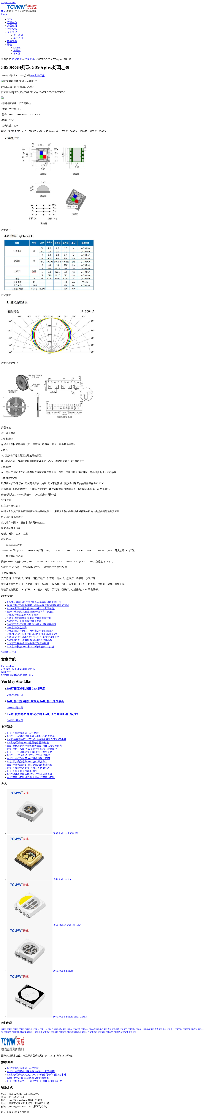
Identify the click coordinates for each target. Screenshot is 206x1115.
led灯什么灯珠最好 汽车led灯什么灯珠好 (28, 755)
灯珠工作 (178, 1029)
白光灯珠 (124, 1032)
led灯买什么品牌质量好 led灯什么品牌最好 (29, 774)
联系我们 (12, 41)
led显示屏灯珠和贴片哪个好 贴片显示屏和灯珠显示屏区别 (38, 605)
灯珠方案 (23, 1032)
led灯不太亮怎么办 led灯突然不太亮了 (27, 761)
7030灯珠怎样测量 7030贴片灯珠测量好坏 (29, 618)
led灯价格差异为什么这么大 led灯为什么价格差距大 (34, 745)
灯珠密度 (154, 1029)
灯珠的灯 (85, 1032)
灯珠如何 (147, 1029)
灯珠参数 (99, 1029)
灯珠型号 (131, 1029)
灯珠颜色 (117, 1032)
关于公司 (18, 38)
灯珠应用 (186, 1029)
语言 (9, 44)
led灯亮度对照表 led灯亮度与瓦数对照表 (28, 768)
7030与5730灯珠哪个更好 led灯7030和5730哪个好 (33, 637)
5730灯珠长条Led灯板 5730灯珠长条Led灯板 (30, 646)
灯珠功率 (92, 1029)
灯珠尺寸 (170, 1029)
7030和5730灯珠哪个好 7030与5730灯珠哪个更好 (33, 634)
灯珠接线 (7, 1032)
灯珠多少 (139, 1029)
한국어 (17, 50)
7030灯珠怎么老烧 (17, 627)
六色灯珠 (55, 1029)
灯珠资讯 (29, 59)
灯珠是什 (30, 1032)
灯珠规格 (101, 1032)
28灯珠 (10, 1029)
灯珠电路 (77, 1032)
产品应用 (12, 25)
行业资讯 (12, 28)
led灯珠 (12, 652)
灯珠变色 (107, 1029)
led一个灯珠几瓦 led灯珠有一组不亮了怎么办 (31, 611)
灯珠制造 (84, 1029)
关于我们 (18, 35)
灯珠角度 (109, 1032)
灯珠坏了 (123, 1029)
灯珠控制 (15, 1032)
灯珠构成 (38, 1032)
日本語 (17, 53)
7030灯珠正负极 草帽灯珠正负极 (24, 621)
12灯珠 (4, 1029)
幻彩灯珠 (17, 59)
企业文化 (12, 32)
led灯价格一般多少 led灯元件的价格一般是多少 (32, 749)
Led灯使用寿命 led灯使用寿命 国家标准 (28, 742)
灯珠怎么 (194, 1029)
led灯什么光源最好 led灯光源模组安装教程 (29, 764)
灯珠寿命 (162, 1029)
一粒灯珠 (47, 1029)
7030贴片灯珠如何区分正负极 (23, 615)
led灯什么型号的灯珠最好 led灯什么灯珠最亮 (31, 736)
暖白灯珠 (63, 1029)
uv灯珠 (40, 1029)
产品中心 (12, 22)
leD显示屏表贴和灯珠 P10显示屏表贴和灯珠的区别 (34, 602)
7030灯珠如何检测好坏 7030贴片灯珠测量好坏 (31, 624)
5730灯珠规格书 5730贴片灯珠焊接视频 (28, 643)
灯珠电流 (70, 1032)
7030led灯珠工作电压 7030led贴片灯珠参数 (29, 640)
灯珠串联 (76, 1029)
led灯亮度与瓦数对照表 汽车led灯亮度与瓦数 (31, 777)
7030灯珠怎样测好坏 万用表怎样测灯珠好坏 (30, 630)
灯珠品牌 (115, 1029)
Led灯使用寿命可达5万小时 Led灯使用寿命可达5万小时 (36, 739)
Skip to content (8, 2)
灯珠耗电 (93, 1032)
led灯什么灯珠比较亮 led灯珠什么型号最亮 (29, 752)
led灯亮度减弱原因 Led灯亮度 (23, 733)
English (17, 47)
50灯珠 (28, 1029)
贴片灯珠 (132, 1032)
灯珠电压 (62, 1032)
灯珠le (69, 1029)
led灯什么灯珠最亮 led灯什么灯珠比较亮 (28, 758)
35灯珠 (22, 1029)
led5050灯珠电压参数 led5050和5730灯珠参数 (31, 608)
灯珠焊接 (54, 1032)
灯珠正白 (46, 1032)
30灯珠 (4, 652)
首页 (9, 19)
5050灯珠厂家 (37, 75)
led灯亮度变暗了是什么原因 (22, 771)
